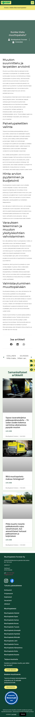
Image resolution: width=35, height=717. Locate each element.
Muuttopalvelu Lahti (10, 641)
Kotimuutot (8, 590)
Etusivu (6, 8)
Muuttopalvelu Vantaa (11, 620)
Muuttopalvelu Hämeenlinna (13, 648)
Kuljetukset (8, 597)
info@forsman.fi (8, 574)
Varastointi (8, 600)
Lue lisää (9, 431)
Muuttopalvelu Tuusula (11, 627)
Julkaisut (7, 604)
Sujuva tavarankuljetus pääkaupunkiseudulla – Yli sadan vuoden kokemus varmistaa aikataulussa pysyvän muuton (17, 422)
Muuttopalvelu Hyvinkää (12, 634)
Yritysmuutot (8, 593)
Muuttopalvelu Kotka (11, 651)
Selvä (23, 714)
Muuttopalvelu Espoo (11, 616)
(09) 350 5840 (10, 573)
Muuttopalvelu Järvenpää (12, 630)
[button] (32, 2)
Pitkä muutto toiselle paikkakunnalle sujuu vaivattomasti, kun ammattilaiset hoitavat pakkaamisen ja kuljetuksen (16, 530)
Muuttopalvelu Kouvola (11, 654)
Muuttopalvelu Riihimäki (12, 637)
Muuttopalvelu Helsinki (11, 613)
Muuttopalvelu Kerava (11, 623)
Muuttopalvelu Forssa (11, 644)
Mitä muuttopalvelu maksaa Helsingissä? (15, 477)
